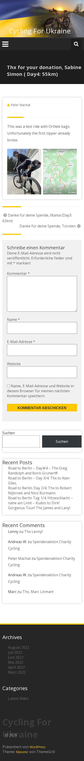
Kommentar (18, 273)
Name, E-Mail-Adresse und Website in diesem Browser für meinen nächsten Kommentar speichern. (40, 390)
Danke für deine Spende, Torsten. (47, 226)
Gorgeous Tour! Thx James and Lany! (39, 507)
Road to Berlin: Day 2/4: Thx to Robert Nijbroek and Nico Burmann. (39, 490)
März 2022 (17, 672)
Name (13, 319)
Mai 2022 (15, 662)
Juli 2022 (15, 652)
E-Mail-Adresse (21, 341)
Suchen (8, 432)
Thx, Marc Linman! (37, 591)
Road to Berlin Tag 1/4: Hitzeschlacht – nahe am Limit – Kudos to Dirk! (40, 500)
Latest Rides (18, 698)
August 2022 (18, 647)
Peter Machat (20, 105)
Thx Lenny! (33, 531)
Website (14, 363)
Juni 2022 (16, 657)
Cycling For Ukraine (40, 30)
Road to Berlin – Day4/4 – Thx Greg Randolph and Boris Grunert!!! (37, 471)
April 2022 (16, 667)
